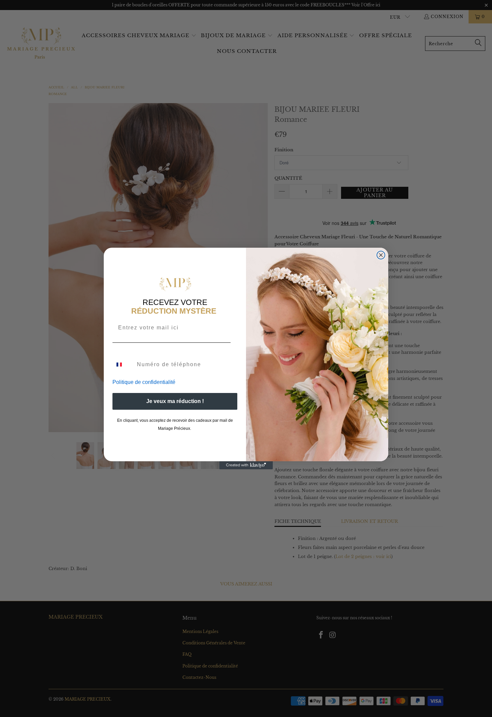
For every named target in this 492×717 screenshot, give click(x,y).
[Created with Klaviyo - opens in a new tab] (246, 465)
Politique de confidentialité (143, 382)
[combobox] (123, 364)
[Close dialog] (381, 255)
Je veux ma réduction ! (175, 401)
